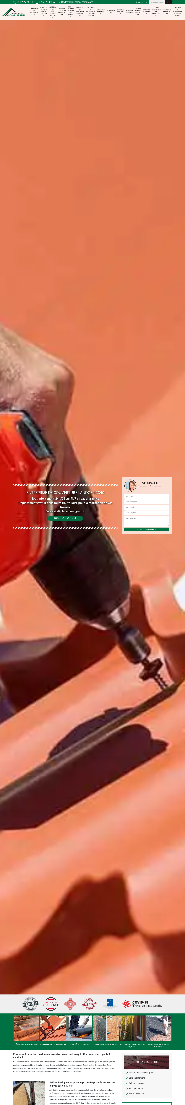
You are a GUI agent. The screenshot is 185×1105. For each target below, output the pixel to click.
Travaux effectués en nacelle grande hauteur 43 (52, 12)
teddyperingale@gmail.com (77, 2)
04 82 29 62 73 (25, 2)
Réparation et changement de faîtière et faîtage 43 (90, 12)
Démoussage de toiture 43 (167, 12)
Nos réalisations (65, 518)
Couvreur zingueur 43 (120, 12)
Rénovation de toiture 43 (101, 12)
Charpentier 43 (111, 12)
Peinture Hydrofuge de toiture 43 (62, 12)
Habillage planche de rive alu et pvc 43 (43, 12)
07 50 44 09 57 (47, 2)
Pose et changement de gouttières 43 (156, 12)
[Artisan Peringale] (14, 12)
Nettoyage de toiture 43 (146, 12)
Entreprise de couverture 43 (34, 12)
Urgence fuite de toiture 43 (138, 12)
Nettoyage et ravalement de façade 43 (80, 12)
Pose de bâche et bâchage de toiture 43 (71, 11)
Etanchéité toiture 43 (129, 12)
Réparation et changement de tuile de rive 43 (177, 12)
